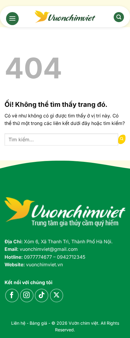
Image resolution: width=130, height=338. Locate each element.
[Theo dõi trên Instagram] (27, 295)
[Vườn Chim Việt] (65, 17)
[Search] (119, 17)
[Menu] (12, 18)
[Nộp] (121, 139)
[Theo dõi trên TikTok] (41, 295)
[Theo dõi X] (56, 295)
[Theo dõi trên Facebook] (12, 295)
